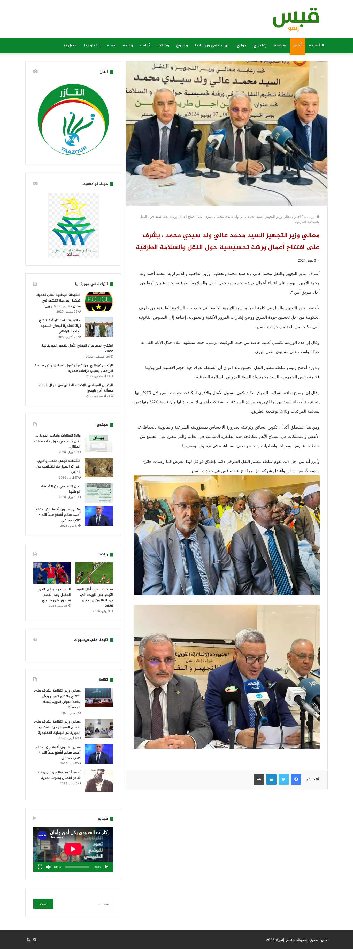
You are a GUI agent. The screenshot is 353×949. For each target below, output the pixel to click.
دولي (241, 45)
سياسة (280, 45)
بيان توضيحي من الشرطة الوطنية (61, 489)
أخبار (297, 45)
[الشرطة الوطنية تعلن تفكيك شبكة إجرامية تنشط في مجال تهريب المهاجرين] (99, 301)
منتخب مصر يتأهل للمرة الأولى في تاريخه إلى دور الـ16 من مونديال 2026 (95, 597)
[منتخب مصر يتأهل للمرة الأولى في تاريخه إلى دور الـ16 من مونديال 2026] (94, 573)
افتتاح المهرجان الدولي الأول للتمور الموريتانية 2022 (77, 348)
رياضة (128, 45)
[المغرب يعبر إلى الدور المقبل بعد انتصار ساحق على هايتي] (52, 573)
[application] (73, 849)
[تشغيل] (106, 867)
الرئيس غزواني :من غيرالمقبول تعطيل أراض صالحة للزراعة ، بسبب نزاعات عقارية (74, 368)
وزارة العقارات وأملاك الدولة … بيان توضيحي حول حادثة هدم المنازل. (57, 441)
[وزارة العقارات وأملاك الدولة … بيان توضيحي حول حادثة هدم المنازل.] (99, 442)
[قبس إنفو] (293, 21)
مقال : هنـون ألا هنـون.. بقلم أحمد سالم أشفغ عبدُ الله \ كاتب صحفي (58, 515)
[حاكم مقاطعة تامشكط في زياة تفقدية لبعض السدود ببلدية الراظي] (99, 327)
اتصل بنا (69, 45)
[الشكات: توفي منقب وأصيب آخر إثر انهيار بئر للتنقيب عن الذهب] (99, 467)
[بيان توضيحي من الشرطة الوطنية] (99, 493)
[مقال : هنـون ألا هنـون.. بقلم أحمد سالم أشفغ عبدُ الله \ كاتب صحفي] (99, 516)
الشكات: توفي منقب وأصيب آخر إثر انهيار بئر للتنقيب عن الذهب (58, 466)
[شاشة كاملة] (40, 867)
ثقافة (145, 45)
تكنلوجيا (91, 45)
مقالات (163, 45)
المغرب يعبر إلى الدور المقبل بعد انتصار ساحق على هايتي (54, 594)
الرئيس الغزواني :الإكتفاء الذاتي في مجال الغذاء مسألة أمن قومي (76, 388)
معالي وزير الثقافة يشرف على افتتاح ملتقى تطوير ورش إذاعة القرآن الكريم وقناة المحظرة (57, 699)
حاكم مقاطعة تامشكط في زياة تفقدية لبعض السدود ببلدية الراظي (60, 326)
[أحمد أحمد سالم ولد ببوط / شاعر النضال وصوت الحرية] (99, 780)
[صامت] (48, 867)
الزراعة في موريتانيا (212, 45)
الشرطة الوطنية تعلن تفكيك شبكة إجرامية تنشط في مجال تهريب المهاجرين (58, 300)
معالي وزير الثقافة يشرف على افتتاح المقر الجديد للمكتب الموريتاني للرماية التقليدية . (57, 727)
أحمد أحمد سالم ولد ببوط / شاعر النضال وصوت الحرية (59, 775)
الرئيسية (316, 45)
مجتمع (182, 45)
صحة (111, 45)
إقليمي (260, 45)
